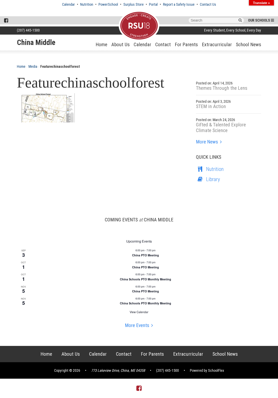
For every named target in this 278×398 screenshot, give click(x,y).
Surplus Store (133, 4)
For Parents (186, 44)
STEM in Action (211, 106)
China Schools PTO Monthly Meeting (145, 279)
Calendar (68, 4)
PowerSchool (108, 4)
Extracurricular (217, 44)
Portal (153, 4)
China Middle (36, 42)
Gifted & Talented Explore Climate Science (221, 127)
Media (32, 66)
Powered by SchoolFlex (207, 370)
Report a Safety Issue (179, 4)
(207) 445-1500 (28, 30)
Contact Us (208, 4)
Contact (163, 44)
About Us (120, 44)
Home (101, 44)
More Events (137, 325)
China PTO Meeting (145, 255)
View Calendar (139, 312)
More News (207, 142)
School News (248, 44)
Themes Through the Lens (221, 88)
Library (213, 179)
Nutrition (86, 4)
